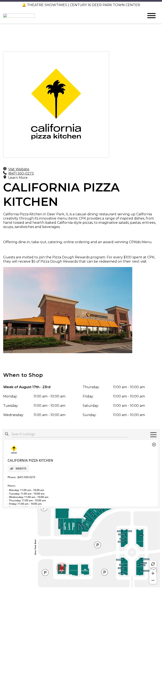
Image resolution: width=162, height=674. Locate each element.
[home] (70, 16)
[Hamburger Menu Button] (151, 15)
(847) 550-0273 (21, 173)
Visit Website (18, 169)
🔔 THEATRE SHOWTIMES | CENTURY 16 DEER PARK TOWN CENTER (81, 5)
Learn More (18, 178)
